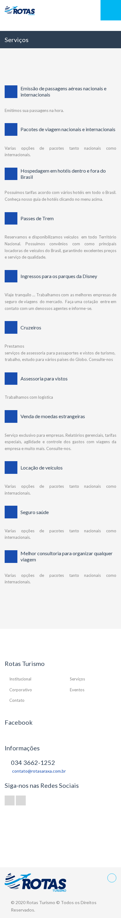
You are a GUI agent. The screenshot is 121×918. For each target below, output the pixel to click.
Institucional (20, 678)
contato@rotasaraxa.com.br (39, 771)
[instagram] (21, 800)
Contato (17, 700)
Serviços (77, 678)
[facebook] (10, 800)
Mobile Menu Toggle (111, 10)
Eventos (77, 689)
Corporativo (20, 689)
